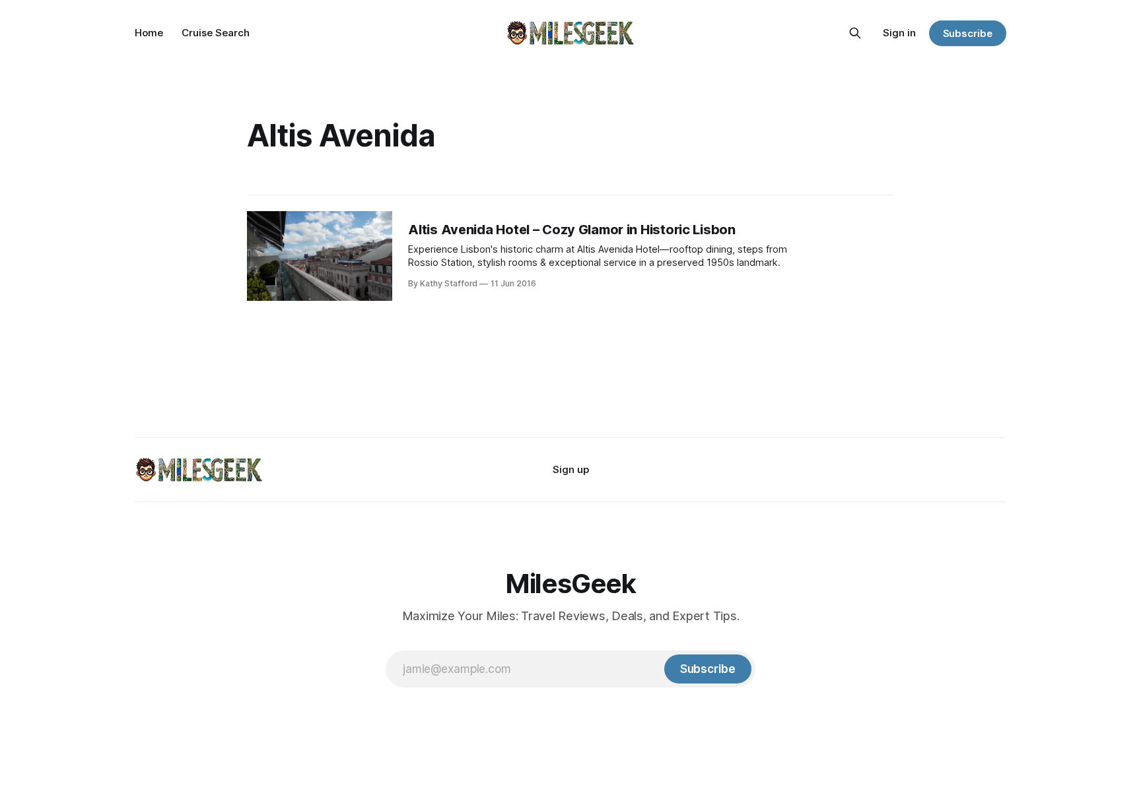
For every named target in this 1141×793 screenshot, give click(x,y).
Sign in (899, 32)
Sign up (571, 469)
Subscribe (967, 33)
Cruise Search (216, 32)
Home (149, 32)
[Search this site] (855, 33)
